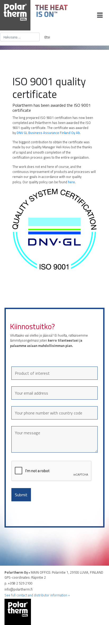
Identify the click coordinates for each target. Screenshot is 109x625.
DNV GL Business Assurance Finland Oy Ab (48, 132)
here (71, 182)
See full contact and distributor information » (37, 595)
